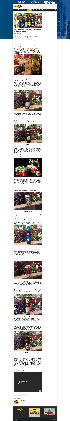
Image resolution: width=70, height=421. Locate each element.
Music (22, 9)
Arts (39, 9)
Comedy (34, 9)
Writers (52, 419)
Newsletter (55, 11)
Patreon (52, 11)
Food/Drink (29, 9)
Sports (42, 9)
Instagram (44, 11)
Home (19, 9)
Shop (49, 9)
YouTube (46, 11)
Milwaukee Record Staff (17, 33)
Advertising (54, 419)
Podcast (46, 9)
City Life (25, 9)
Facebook (38, 11)
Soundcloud (49, 11)
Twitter (41, 11)
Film (36, 9)
